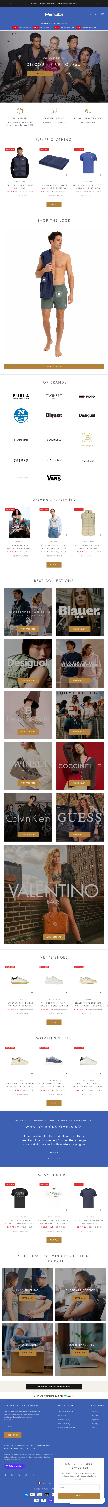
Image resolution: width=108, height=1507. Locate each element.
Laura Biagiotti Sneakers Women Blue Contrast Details (54, 1085)
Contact (94, 1415)
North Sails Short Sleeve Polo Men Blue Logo (88, 186)
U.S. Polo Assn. (54, 999)
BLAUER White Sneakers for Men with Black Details (20, 1005)
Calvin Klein (88, 1217)
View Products (28, 629)
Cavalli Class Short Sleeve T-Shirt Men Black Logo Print (19, 1222)
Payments (95, 1419)
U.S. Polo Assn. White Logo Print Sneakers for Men (54, 1005)
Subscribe (79, 1496)
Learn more (27, 1298)
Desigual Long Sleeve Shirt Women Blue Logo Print (54, 547)
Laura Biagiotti (54, 1080)
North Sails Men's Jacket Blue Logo (19, 186)
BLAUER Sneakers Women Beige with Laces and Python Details (20, 1085)
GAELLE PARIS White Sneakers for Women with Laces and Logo (88, 1085)
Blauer (20, 999)
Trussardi (54, 182)
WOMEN (39, 73)
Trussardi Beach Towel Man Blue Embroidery (54, 186)
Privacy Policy (64, 1415)
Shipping (95, 1424)
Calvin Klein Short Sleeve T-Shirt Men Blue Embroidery (88, 1222)
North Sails (19, 182)
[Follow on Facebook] (5, 1475)
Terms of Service (65, 1411)
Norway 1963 (88, 542)
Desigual (20, 542)
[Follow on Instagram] (12, 1475)
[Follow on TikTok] (26, 1475)
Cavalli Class (20, 1217)
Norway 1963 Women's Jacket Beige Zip (88, 546)
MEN (68, 73)
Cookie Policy (64, 1419)
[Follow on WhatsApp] (33, 1475)
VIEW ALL (54, 204)
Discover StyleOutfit (66, 1428)
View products (54, 366)
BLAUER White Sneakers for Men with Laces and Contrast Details (88, 1005)
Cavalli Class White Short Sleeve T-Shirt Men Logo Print (53, 1222)
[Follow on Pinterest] (19, 1475)
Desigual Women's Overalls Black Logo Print (19, 547)
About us (95, 1411)
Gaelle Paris (88, 1080)
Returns (94, 1428)
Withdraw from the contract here (54, 1386)
